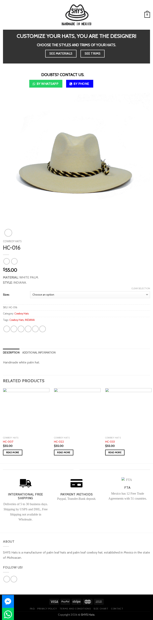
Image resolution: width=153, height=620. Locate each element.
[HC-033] (128, 411)
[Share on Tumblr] (42, 329)
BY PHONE (81, 84)
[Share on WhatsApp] (6, 329)
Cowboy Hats (12, 241)
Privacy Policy (47, 608)
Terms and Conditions (75, 608)
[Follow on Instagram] (14, 579)
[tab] (11, 353)
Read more (12, 452)
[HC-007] (26, 411)
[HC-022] (77, 411)
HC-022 (59, 441)
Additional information (39, 352)
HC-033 (110, 441)
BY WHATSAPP (47, 84)
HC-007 (8, 441)
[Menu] (5, 15)
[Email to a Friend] (28, 329)
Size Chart (100, 608)
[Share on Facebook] (14, 329)
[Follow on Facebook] (6, 579)
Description (11, 352)
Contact (117, 608)
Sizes (6, 294)
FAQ (32, 608)
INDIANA (30, 319)
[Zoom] (8, 233)
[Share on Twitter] (21, 329)
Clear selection (140, 288)
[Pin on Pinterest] (35, 329)
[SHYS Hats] (76, 14)
